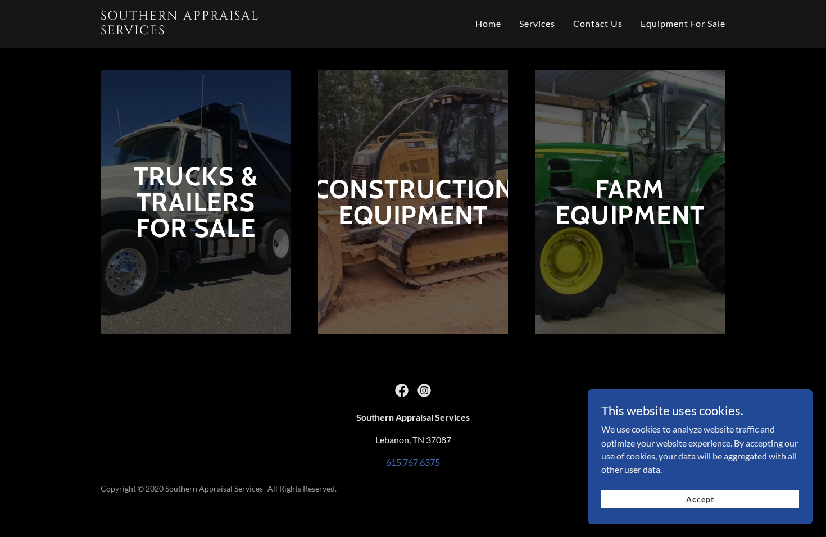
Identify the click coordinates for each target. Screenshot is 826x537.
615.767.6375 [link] (413, 462)
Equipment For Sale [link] (683, 23)
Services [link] (537, 23)
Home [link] (488, 23)
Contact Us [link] (598, 23)
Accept (700, 499)
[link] (195, 30)
